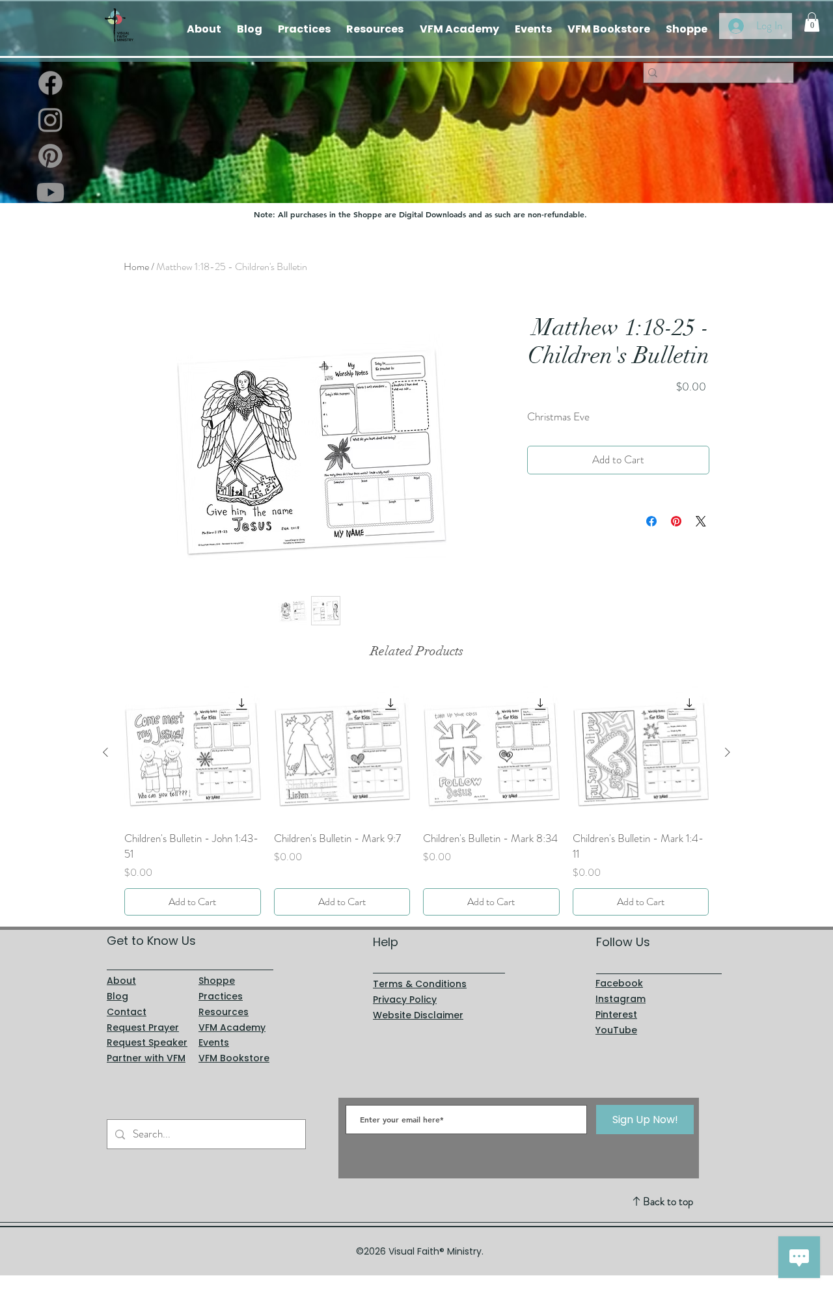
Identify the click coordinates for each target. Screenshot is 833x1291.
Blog (117, 996)
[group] (416, 800)
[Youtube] (50, 192)
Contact (126, 1011)
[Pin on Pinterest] (676, 521)
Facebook (619, 983)
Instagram (620, 998)
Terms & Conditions (420, 983)
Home (136, 266)
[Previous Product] (105, 752)
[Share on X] (701, 521)
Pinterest (616, 1014)
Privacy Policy (405, 999)
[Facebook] (50, 83)
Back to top (668, 1201)
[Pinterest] (50, 156)
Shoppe (216, 980)
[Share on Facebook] (651, 521)
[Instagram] (50, 119)
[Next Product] (727, 752)
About (121, 980)
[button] (812, 22)
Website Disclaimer (418, 1015)
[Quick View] (192, 753)
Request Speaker (147, 1042)
